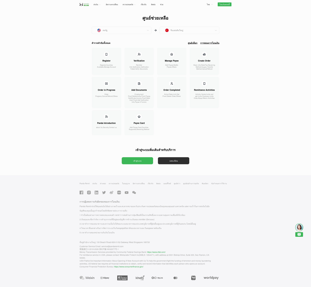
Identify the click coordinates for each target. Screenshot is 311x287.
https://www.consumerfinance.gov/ (128, 266)
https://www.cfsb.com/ (156, 252)
